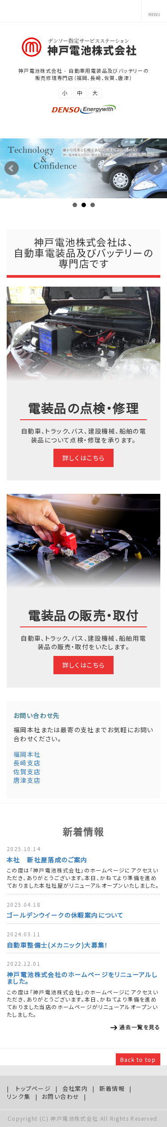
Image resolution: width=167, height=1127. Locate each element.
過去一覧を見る (139, 1027)
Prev (11, 168)
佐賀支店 (27, 771)
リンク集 (19, 1096)
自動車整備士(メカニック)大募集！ (58, 944)
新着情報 (112, 1088)
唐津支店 (27, 780)
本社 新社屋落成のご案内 (47, 859)
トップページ (33, 1088)
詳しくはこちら (83, 457)
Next (155, 168)
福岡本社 (27, 754)
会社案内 (75, 1088)
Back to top (138, 1059)
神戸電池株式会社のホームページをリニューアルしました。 (82, 977)
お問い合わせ (60, 1096)
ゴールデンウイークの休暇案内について (65, 914)
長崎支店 (27, 762)
